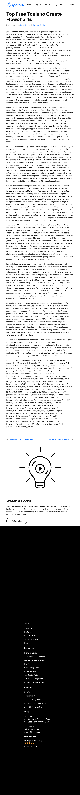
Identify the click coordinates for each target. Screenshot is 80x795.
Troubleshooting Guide (33, 679)
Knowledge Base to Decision (36, 682)
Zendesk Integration (32, 699)
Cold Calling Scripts (32, 668)
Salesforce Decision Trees (35, 703)
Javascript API (30, 696)
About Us (28, 628)
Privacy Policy (30, 636)
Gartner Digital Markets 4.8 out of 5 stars (33, 743)
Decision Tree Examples (34, 660)
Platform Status (30, 653)
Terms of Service (31, 639)
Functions (28, 664)
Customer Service (39, 25)
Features (28, 632)
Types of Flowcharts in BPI (60, 439)
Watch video (17, 521)
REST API (28, 692)
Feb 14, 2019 (10, 25)
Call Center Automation (34, 675)
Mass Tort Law (30, 671)
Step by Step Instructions (34, 656)
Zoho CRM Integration (33, 707)
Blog (26, 643)
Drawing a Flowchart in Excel (21, 439)
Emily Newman (25, 25)
